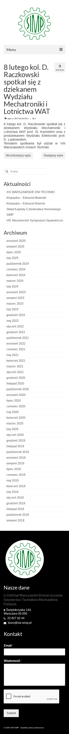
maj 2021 (12, 355)
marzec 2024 (14, 280)
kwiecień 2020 (15, 417)
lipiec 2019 (13, 469)
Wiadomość (13, 660)
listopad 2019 (15, 446)
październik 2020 (17, 389)
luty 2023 (12, 309)
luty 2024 (12, 286)
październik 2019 (17, 452)
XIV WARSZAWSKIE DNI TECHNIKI (30, 192)
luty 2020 (12, 429)
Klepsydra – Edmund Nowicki (25, 203)
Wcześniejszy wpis (18, 155)
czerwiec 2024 (15, 269)
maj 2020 (12, 412)
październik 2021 (17, 337)
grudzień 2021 (15, 332)
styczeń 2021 (15, 372)
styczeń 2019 (15, 497)
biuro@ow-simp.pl (19, 622)
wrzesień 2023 (16, 292)
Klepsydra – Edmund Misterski (26, 197)
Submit (11, 713)
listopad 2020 (15, 383)
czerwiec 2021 (15, 349)
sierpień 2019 (15, 463)
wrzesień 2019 (16, 457)
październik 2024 (17, 263)
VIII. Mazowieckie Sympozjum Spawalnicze (34, 220)
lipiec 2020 (13, 400)
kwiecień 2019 (15, 486)
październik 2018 (17, 514)
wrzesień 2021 (16, 343)
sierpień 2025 (15, 246)
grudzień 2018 (15, 503)
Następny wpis (53, 155)
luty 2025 (12, 258)
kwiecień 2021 (15, 360)
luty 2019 (12, 491)
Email (8, 645)
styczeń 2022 (15, 326)
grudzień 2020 (15, 377)
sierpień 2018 (15, 520)
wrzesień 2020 (16, 394)
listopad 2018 (15, 509)
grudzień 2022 (15, 315)
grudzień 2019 (15, 440)
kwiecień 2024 (15, 275)
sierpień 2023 (15, 297)
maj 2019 (12, 480)
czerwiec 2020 (15, 406)
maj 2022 (12, 320)
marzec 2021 (14, 366)
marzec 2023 (14, 303)
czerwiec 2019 (15, 474)
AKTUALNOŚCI (21, 118)
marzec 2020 (14, 423)
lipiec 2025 (13, 252)
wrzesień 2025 (16, 240)
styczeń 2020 (15, 434)
